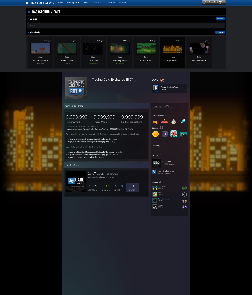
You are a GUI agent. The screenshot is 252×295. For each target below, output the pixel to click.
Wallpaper (47, 41)
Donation (111, 2)
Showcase (98, 2)
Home (60, 2)
